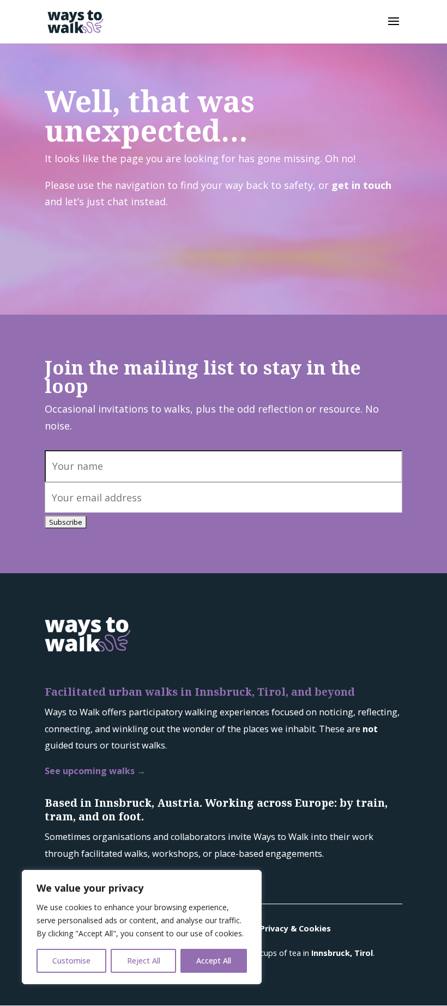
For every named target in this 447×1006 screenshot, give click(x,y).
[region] (142, 927)
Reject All (143, 960)
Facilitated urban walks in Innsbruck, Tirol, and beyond (200, 691)
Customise (71, 960)
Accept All (213, 960)
